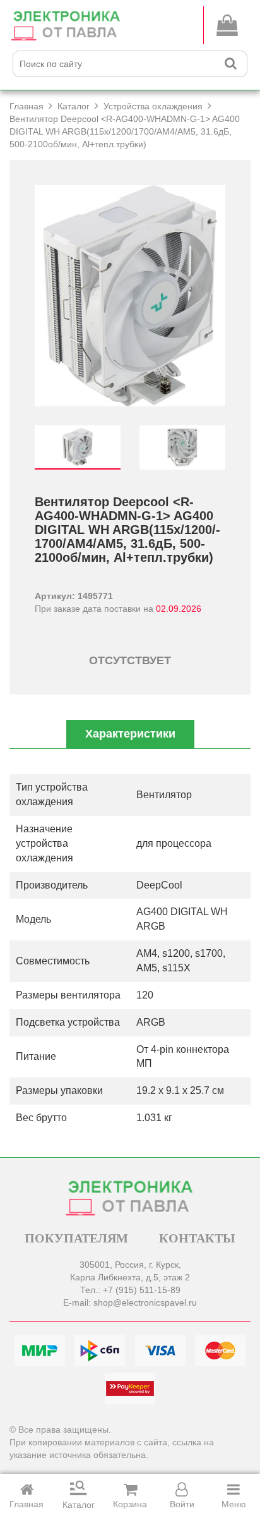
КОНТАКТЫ (197, 1238)
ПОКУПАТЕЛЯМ (76, 1238)
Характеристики (130, 733)
